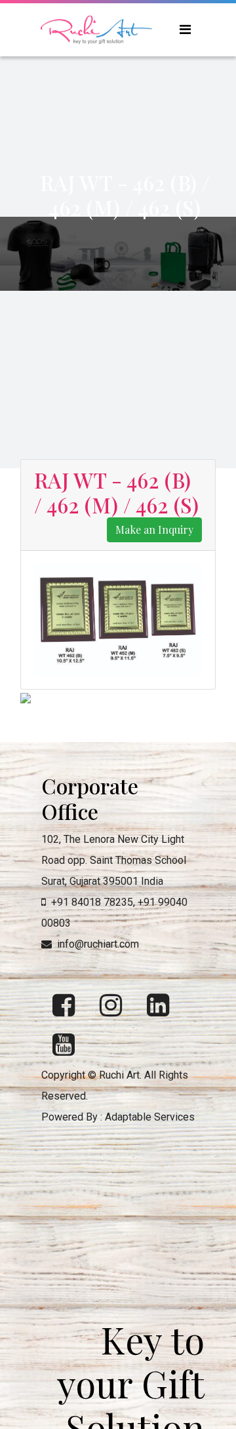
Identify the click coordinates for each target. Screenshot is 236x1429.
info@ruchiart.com (98, 944)
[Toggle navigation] (185, 29)
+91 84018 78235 (92, 902)
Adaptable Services (150, 1117)
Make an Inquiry (154, 529)
